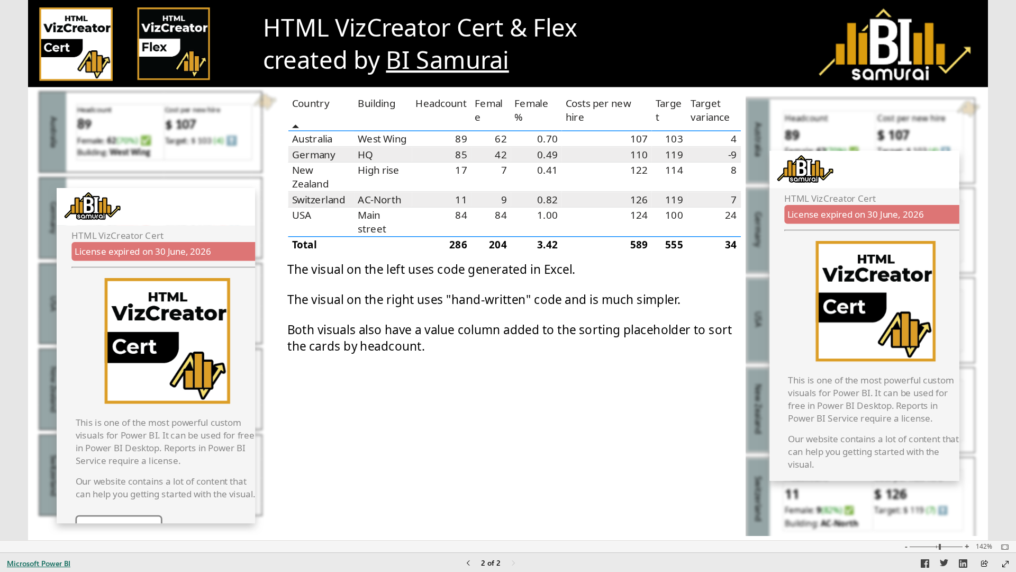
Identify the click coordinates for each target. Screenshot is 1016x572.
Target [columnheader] (669, 110)
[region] (507, 270)
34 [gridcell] (731, 245)
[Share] (984, 564)
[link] (75, 44)
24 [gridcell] (731, 215)
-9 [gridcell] (732, 155)
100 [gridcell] (674, 215)
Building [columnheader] (377, 104)
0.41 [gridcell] (547, 170)
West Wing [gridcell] (382, 138)
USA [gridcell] (302, 215)
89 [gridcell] (462, 138)
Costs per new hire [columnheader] (598, 110)
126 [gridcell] (639, 200)
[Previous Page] (468, 563)
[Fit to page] (1002, 547)
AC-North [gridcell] (380, 200)
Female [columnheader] (489, 110)
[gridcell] (383, 244)
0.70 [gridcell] (547, 138)
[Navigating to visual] (156, 312)
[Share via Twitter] (944, 565)
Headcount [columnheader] (441, 104)
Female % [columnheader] (532, 110)
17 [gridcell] (462, 170)
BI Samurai (447, 59)
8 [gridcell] (734, 170)
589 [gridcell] (639, 245)
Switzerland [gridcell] (319, 200)
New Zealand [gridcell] (310, 177)
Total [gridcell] (304, 245)
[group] (500, 44)
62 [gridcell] (501, 138)
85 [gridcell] (462, 155)
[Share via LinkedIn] (963, 565)
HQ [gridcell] (365, 155)
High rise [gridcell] (379, 170)
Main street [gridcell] (372, 222)
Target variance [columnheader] (710, 110)
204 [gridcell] (498, 245)
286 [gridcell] (458, 245)
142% (984, 546)
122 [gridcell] (639, 170)
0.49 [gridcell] (547, 155)
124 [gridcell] (639, 215)
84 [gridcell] (462, 215)
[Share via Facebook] (925, 565)
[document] (500, 44)
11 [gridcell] (462, 200)
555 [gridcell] (674, 245)
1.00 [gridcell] (547, 215)
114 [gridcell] (674, 170)
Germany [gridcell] (313, 155)
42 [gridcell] (501, 155)
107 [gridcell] (639, 138)
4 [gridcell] (734, 138)
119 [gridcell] (674, 155)
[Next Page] (513, 563)
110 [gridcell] (639, 155)
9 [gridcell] (504, 200)
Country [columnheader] (311, 104)
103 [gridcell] (674, 138)
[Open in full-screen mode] (1005, 564)
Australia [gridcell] (312, 138)
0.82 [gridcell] (547, 200)
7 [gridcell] (504, 170)
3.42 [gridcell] (547, 245)
